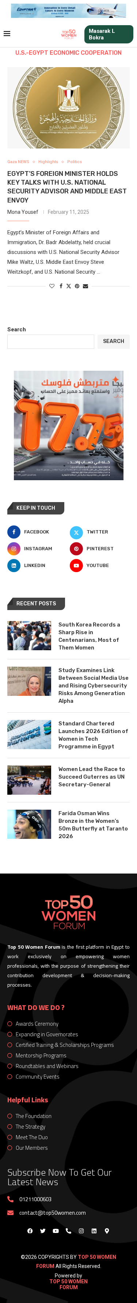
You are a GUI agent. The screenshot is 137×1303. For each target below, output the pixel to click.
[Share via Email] (85, 286)
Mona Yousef (22, 212)
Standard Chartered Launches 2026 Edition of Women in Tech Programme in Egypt (93, 735)
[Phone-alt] (68, 1230)
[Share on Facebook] (61, 286)
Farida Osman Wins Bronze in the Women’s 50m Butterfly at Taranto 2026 (93, 825)
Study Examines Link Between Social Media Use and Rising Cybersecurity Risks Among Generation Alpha (93, 685)
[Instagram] (81, 1230)
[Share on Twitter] (68, 286)
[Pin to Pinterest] (77, 286)
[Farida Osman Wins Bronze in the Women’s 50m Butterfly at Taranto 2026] (29, 824)
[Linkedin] (94, 1230)
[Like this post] (51, 286)
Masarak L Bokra (102, 34)
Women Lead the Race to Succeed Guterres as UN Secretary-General (91, 777)
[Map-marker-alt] (107, 1230)
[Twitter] (43, 1230)
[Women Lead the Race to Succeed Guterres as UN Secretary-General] (29, 780)
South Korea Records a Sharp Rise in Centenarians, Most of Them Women (89, 636)
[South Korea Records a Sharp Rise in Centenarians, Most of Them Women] (29, 635)
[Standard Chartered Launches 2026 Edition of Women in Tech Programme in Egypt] (29, 734)
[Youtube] (55, 1230)
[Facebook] (30, 1230)
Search (16, 329)
